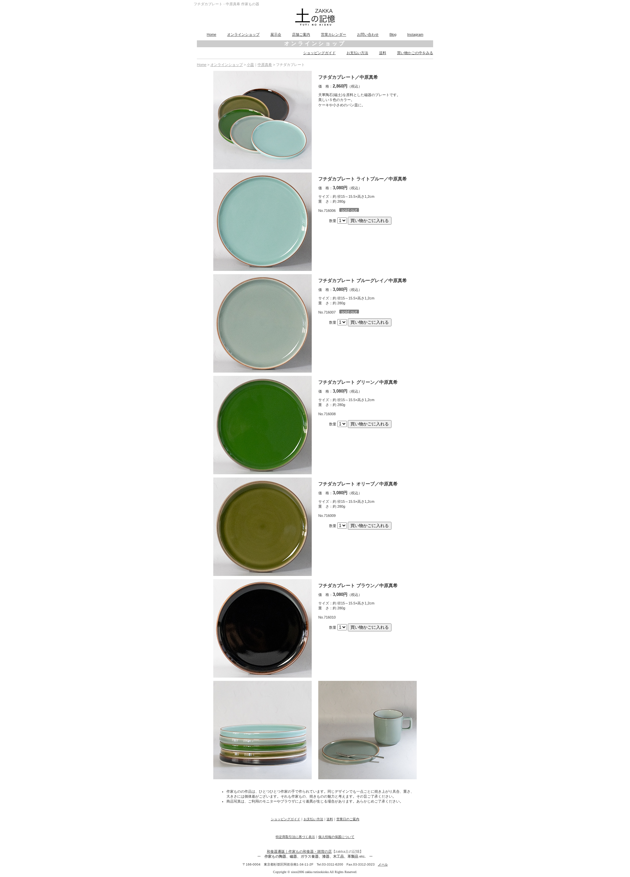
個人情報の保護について (336, 837)
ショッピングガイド (319, 53)
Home (211, 34)
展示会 (275, 34)
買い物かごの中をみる (415, 53)
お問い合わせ (368, 34)
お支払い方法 (357, 53)
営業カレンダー (333, 34)
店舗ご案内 (301, 34)
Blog (392, 34)
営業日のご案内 (347, 819)
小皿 (250, 65)
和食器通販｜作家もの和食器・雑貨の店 (299, 851)
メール (383, 864)
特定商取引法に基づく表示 (295, 837)
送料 (382, 53)
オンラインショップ (243, 34)
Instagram (415, 34)
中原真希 (265, 65)
